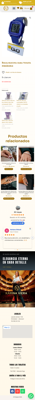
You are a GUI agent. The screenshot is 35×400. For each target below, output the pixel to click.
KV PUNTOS (7, 1)
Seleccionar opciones (26, 169)
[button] (14, 8)
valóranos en (16, 223)
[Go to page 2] (17, 249)
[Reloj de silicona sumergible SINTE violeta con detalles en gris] (23, 96)
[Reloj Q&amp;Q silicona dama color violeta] (8, 115)
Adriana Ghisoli (15, 229)
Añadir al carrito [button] (8, 169)
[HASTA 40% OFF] (20, 2)
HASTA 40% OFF (27, 1)
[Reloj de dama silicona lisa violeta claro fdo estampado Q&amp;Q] (8, 96)
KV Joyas (18, 212)
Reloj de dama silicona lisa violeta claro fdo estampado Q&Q (8, 102)
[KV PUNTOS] (2, 2)
